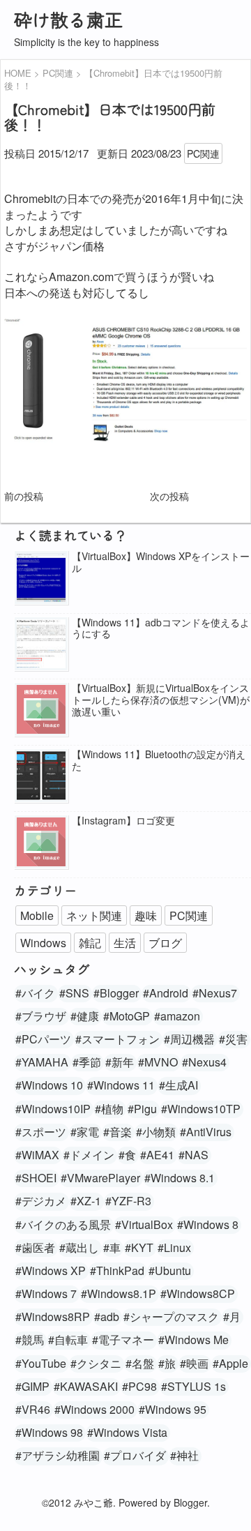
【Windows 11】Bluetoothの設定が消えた (158, 760)
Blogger (190, 1502)
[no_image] (41, 710)
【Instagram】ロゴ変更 (123, 821)
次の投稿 (169, 496)
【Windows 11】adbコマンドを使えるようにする (161, 628)
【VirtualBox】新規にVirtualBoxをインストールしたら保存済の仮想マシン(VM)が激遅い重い (161, 699)
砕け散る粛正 (68, 19)
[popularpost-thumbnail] (41, 578)
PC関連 (203, 153)
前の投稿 (23, 496)
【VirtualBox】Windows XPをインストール (161, 562)
